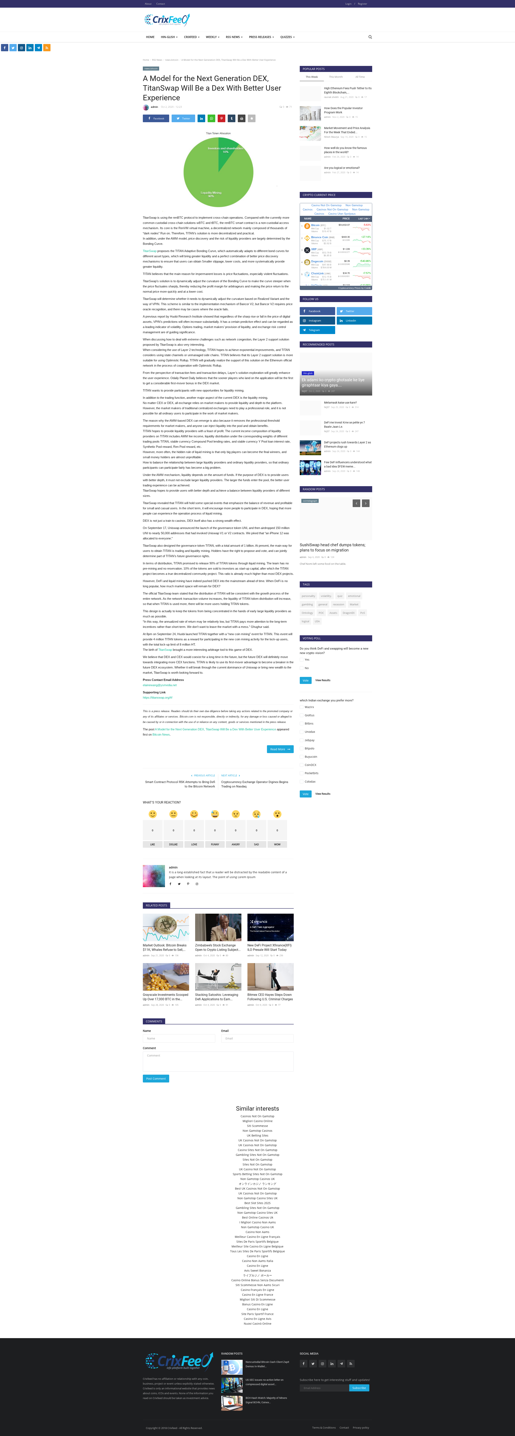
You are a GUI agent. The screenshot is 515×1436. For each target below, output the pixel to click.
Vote (306, 680)
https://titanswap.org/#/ (157, 697)
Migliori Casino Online (258, 1121)
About (148, 3)
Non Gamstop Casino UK (257, 1227)
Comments (154, 1021)
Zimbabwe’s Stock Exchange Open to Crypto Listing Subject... (218, 947)
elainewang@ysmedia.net (160, 685)
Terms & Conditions (324, 1427)
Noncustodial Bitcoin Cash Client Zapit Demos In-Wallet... (267, 1364)
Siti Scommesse (257, 1126)
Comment (149, 1048)
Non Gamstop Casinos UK (257, 1179)
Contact (160, 3)
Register (362, 3)
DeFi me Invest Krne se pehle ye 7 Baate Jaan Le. (344, 424)
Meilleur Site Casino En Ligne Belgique (257, 1246)
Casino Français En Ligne (257, 1290)
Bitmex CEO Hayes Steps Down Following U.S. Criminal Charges (270, 997)
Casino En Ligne (257, 1256)
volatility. (326, 596)
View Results (322, 680)
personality (308, 596)
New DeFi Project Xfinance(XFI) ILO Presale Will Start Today (269, 947)
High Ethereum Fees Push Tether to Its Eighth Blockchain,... (348, 90)
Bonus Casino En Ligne (257, 1304)
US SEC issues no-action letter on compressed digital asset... (264, 1382)
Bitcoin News (161, 734)
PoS (362, 613)
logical (305, 621)
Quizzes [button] (286, 37)
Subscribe (359, 1388)
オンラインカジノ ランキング (257, 1184)
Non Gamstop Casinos (257, 1131)
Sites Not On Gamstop (257, 1159)
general (322, 604)
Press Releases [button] (260, 37)
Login (348, 3)
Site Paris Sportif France (257, 1314)
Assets (333, 613)
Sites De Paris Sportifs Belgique (257, 1241)
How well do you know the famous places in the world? (345, 150)
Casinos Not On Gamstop (257, 1116)
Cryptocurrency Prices (349, 288)
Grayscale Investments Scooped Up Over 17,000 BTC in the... (165, 997)
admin (154, 107)
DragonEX (349, 613)
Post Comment (156, 1078)
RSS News (157, 59)
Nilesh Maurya (331, 136)
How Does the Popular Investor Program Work (343, 110)
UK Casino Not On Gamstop (257, 1169)
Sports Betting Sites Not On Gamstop (257, 1174)
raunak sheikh (331, 96)
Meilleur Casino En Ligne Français (257, 1237)
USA (317, 621)
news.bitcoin (171, 59)
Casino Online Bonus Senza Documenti (257, 1280)
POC (321, 613)
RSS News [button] (233, 37)
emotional (354, 596)
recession (338, 604)
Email (225, 1031)
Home (150, 37)
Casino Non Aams (257, 1232)
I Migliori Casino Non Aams (257, 1222)
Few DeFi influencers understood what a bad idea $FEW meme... (348, 464)
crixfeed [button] (191, 37)
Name (147, 1031)
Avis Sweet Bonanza (257, 1270)
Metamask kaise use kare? (340, 402)
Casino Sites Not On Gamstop (257, 1150)
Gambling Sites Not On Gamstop (257, 1155)
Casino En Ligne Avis (257, 1319)
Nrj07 (304, 391)
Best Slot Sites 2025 (257, 1203)
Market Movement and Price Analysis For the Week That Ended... (347, 130)
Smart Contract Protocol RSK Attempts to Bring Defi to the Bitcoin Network (180, 784)
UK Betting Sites (257, 1135)
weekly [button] (211, 37)
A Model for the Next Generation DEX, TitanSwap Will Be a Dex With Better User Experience (215, 729)
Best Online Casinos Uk (257, 1217)
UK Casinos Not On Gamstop (257, 1140)
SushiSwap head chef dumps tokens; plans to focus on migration (332, 547)
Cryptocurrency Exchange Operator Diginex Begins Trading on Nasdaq (254, 784)
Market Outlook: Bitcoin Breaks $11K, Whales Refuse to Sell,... (164, 947)
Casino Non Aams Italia (257, 1261)
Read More (278, 749)
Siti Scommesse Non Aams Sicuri (258, 1285)
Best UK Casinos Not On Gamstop (257, 1188)
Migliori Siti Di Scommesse (257, 1299)
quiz (339, 596)
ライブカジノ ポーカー (257, 1275)
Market (354, 604)
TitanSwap (150, 251)
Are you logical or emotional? (342, 167)
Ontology (307, 613)
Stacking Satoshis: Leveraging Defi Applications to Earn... (216, 997)
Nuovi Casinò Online (257, 1323)
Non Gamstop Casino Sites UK (257, 1198)
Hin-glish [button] (168, 37)
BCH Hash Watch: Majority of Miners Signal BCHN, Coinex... (266, 1400)
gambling (307, 604)
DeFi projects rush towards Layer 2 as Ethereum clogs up (347, 444)
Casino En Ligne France (257, 1295)
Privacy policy (361, 1427)
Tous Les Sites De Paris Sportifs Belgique (257, 1251)
